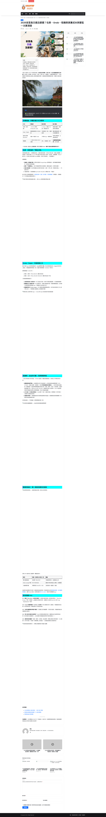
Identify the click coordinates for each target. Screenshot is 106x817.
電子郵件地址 (24, 800)
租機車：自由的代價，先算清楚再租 (30, 66)
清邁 (33, 13)
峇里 (30, 13)
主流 (68, 33)
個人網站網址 (45, 800)
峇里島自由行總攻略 (28, 714)
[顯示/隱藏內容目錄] (36, 60)
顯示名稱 (24, 795)
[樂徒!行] (28, 7)
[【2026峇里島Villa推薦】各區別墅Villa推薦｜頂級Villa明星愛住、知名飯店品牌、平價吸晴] (70, 61)
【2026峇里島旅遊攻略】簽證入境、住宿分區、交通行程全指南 (42, 769)
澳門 (26, 13)
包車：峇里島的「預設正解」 (29, 63)
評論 (82, 33)
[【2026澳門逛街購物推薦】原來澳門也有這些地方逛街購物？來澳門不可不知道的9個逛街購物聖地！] (70, 39)
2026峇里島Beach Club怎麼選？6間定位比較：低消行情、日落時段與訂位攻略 (56, 769)
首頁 (22, 13)
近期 (75, 33)
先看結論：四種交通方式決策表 (29, 62)
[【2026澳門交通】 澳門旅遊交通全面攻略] (70, 50)
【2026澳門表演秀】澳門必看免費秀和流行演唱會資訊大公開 (78, 44)
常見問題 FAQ (25, 69)
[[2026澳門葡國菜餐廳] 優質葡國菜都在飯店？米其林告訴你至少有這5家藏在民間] (70, 55)
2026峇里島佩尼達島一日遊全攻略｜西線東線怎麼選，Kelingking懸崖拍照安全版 (28, 769)
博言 (31, 729)
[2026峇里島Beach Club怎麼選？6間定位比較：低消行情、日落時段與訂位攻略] (56, 764)
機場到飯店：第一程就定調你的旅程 (30, 68)
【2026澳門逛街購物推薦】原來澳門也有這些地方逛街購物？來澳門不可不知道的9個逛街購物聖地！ (78, 39)
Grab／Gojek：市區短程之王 (29, 65)
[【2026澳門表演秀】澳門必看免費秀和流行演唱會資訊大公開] (70, 45)
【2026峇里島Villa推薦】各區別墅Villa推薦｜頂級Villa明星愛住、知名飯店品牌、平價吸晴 (78, 61)
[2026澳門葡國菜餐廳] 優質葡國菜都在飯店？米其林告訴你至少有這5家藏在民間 (78, 55)
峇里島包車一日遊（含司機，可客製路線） (43, 174)
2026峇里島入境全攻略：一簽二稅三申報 (33, 710)
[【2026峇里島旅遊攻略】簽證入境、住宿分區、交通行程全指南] (42, 764)
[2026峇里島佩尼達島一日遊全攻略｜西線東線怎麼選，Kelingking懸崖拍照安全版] (28, 764)
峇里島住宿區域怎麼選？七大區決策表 (32, 712)
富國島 (36, 13)
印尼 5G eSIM (43, 591)
